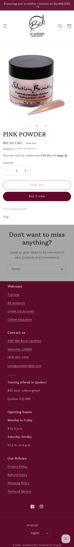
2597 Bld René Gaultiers (25, 341)
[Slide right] (45, 126)
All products (16, 303)
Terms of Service (19, 491)
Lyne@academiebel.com (25, 366)
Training (13, 294)
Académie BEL (30, 545)
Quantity (8, 162)
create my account (21, 311)
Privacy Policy (17, 466)
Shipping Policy (18, 483)
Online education (20, 319)
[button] (5, 26)
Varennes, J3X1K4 (20, 349)
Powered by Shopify (50, 545)
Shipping (7, 148)
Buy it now (37, 196)
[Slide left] (28, 126)
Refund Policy (17, 475)
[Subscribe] (61, 269)
